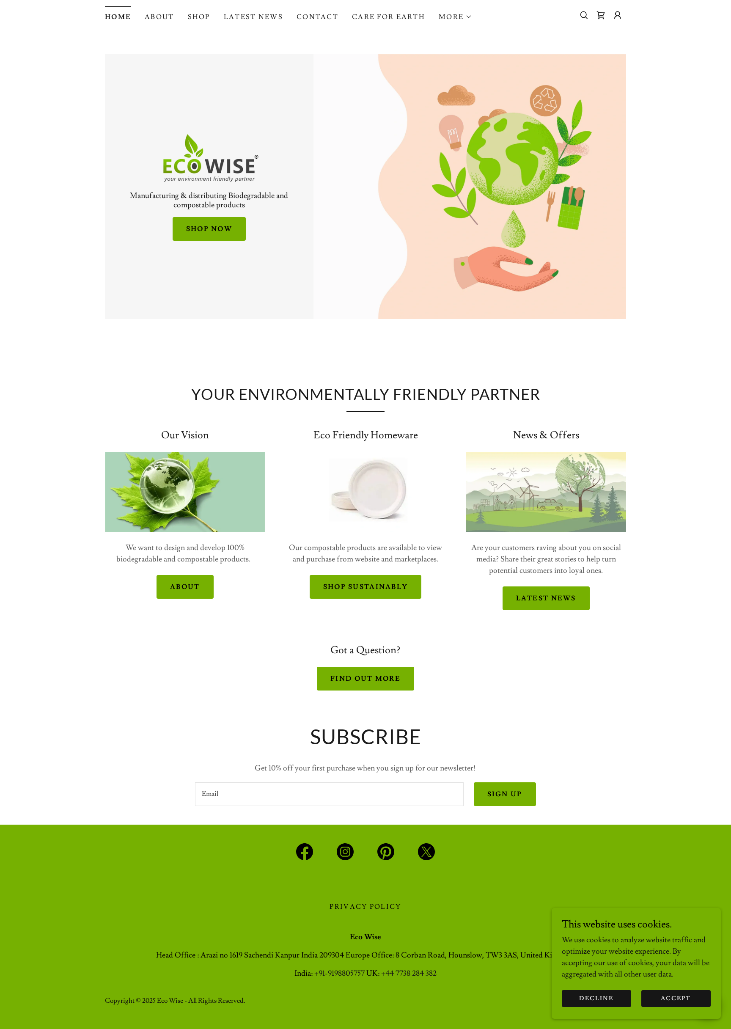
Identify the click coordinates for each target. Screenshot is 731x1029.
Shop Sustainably (365, 587)
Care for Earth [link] (388, 17)
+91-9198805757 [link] (339, 973)
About (185, 587)
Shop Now (209, 229)
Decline (596, 998)
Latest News (546, 598)
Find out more (365, 678)
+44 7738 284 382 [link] (409, 973)
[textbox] (329, 794)
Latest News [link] (253, 17)
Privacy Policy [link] (365, 906)
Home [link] (118, 17)
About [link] (159, 17)
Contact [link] (317, 17)
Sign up (504, 794)
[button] (455, 17)
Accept (676, 998)
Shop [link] (199, 17)
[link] (600, 15)
